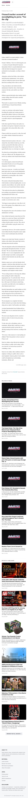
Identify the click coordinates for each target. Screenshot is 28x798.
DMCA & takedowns (6, 778)
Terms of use (5, 776)
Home (3, 5)
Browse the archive (6, 763)
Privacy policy (5, 774)
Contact (3, 780)
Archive (8, 5)
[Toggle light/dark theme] (12, 2)
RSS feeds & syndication (7, 765)
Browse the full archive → (14, 733)
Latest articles (5, 761)
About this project (6, 767)
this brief (15, 372)
